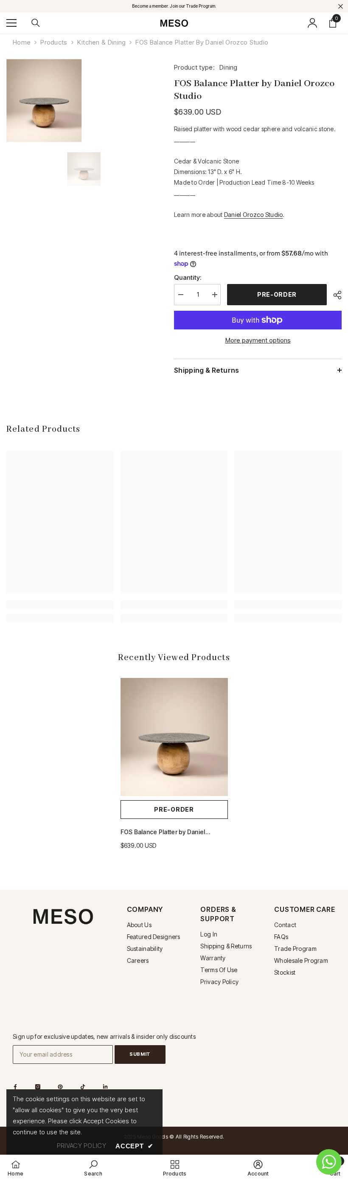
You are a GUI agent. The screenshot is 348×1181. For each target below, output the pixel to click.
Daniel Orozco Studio (253, 214)
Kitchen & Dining (101, 42)
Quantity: (188, 277)
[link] (60, 605)
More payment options (258, 340)
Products (53, 42)
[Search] (36, 23)
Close (340, 6)
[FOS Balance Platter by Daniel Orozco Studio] (174, 737)
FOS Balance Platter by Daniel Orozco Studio (163, 832)
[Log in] (312, 22)
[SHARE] (334, 295)
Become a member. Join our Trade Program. (174, 5)
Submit (139, 1054)
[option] (84, 168)
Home (22, 42)
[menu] (11, 23)
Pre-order (277, 294)
